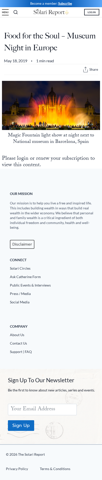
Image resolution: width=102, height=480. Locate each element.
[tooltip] (85, 69)
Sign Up (21, 425)
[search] (15, 12)
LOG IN (92, 12)
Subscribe (65, 3)
